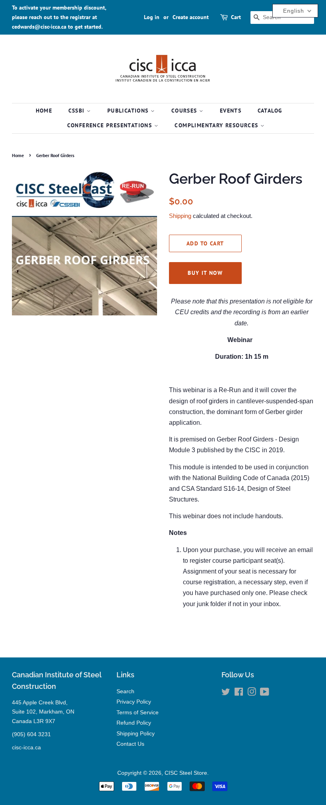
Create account (191, 17)
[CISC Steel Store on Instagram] (251, 693)
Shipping (180, 215)
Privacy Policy (133, 702)
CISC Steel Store (186, 773)
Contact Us (130, 744)
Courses (185, 110)
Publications (129, 110)
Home (44, 110)
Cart (236, 17)
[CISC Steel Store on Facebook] (238, 693)
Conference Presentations (110, 125)
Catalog (270, 110)
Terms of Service (137, 713)
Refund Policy (133, 723)
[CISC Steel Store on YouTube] (264, 693)
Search (125, 691)
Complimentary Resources (217, 125)
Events (230, 110)
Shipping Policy (135, 734)
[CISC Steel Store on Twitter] (225, 693)
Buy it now (205, 272)
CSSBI (77, 110)
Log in (151, 17)
